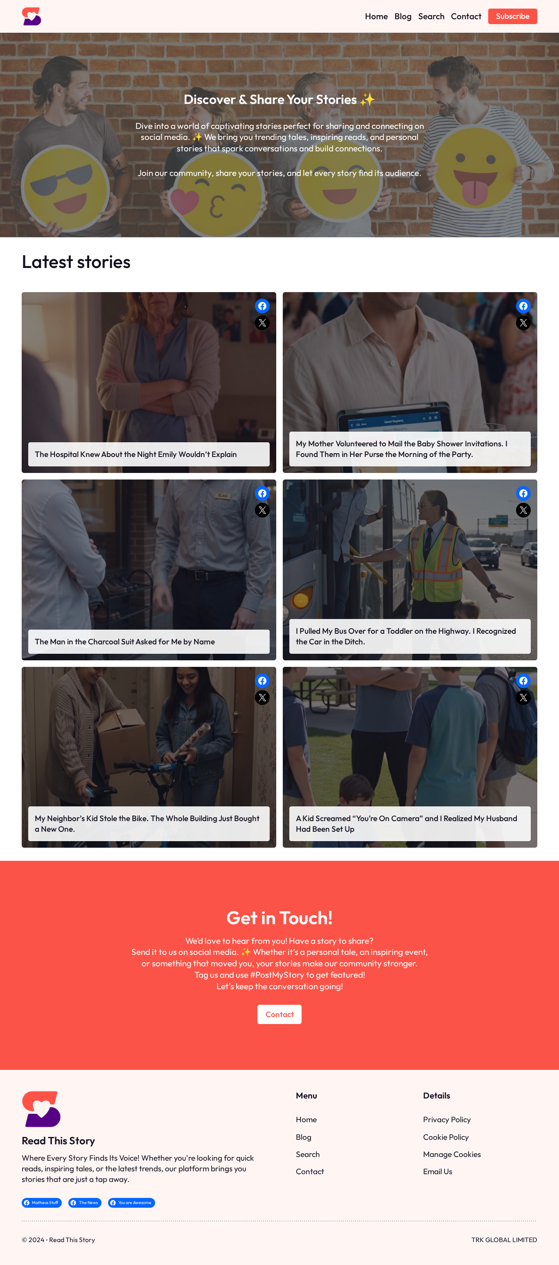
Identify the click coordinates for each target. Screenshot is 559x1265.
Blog (303, 1137)
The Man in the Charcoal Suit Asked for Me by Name (125, 641)
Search (308, 1154)
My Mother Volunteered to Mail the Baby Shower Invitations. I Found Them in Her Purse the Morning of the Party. (401, 449)
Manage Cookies (452, 1154)
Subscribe (513, 16)
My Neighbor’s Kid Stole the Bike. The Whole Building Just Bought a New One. (147, 823)
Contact (280, 1014)
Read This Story (58, 1140)
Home (306, 1119)
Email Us (437, 1171)
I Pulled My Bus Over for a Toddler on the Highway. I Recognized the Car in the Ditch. (406, 636)
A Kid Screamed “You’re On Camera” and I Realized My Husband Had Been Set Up (406, 823)
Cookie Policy (446, 1137)
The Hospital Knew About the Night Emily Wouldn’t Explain (136, 454)
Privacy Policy (447, 1119)
